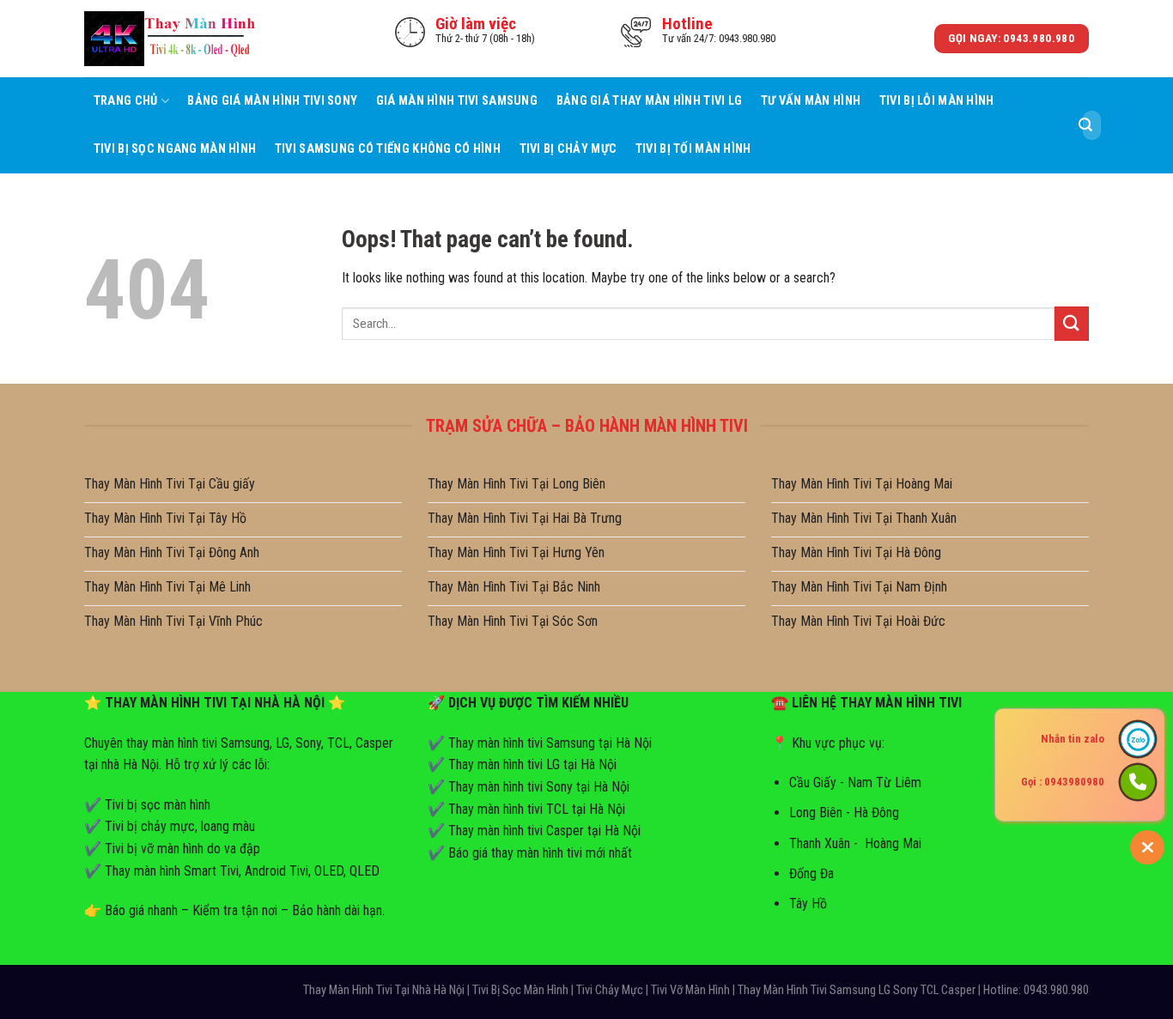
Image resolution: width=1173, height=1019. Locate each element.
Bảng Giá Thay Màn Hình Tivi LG (649, 101)
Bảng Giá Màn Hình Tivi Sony (272, 101)
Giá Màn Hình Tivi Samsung (457, 101)
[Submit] (1085, 125)
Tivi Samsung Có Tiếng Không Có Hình (388, 149)
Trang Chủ (126, 101)
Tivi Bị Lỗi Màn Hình (936, 101)
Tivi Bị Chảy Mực (568, 149)
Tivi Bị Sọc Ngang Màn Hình (175, 149)
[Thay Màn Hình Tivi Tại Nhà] (170, 38)
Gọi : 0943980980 (1062, 781)
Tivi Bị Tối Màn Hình (693, 149)
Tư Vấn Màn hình (810, 101)
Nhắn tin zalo (1072, 738)
